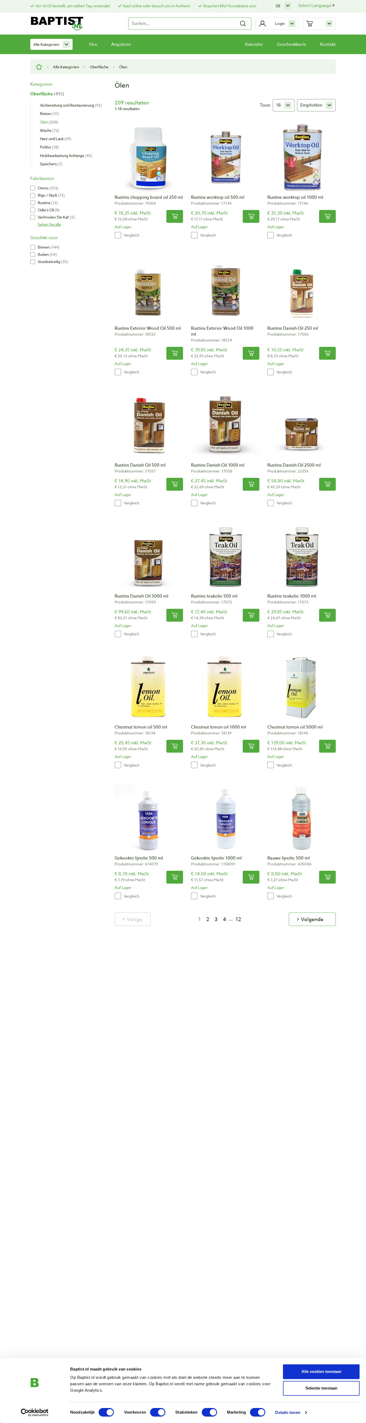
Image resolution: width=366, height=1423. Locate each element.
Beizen (49, 113)
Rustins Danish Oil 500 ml (140, 465)
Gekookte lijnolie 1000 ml (216, 858)
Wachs (49, 130)
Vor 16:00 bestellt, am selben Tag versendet (72, 5)
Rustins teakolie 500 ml (214, 596)
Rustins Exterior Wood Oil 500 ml (148, 328)
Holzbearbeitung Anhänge (65, 155)
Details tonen (287, 1412)
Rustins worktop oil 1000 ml (295, 197)
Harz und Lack (55, 138)
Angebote (121, 44)
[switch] (157, 1412)
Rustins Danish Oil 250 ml (292, 328)
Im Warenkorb (174, 216)
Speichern (50, 163)
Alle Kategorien (46, 44)
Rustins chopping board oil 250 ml (149, 197)
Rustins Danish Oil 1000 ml (217, 465)
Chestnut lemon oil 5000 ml (295, 727)
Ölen (48, 121)
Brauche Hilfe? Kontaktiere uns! (229, 5)
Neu (93, 44)
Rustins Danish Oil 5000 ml (141, 596)
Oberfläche (99, 66)
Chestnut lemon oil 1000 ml (218, 727)
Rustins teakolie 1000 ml (291, 596)
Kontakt (328, 44)
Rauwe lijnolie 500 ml (288, 858)
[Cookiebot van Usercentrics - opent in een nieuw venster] (34, 1413)
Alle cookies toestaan (321, 1371)
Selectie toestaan (321, 1388)
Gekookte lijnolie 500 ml (139, 858)
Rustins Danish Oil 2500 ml (294, 465)
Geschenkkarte (291, 44)
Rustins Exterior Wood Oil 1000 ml (222, 331)
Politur (48, 146)
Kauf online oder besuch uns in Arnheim (156, 5)
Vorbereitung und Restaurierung (70, 105)
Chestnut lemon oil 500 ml (141, 727)
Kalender (254, 44)
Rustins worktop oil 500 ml (217, 197)
